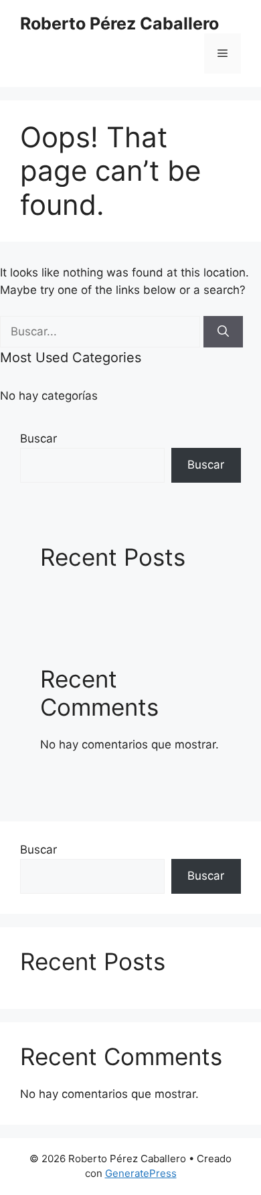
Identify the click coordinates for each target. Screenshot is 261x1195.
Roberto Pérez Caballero (119, 23)
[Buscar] (223, 332)
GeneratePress (141, 1173)
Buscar (38, 438)
